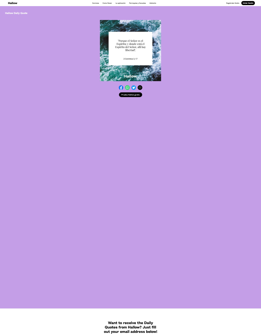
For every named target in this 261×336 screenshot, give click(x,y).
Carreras (95, 3)
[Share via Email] (140, 87)
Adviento (152, 3)
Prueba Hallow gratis (130, 95)
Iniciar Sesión (248, 3)
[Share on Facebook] (121, 87)
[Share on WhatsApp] (127, 87)
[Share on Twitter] (133, 87)
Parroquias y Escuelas (137, 3)
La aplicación (121, 3)
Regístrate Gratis (232, 3)
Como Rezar (107, 3)
